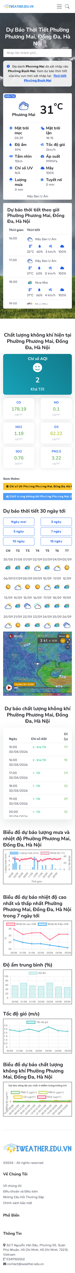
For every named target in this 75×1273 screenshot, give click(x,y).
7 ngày (56, 531)
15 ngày (56, 541)
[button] (67, 6)
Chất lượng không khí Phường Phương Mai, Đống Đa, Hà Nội (41, 496)
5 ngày (19, 531)
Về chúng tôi (12, 1186)
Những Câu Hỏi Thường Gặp (23, 1197)
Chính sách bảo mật (17, 1203)
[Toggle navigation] (59, 6)
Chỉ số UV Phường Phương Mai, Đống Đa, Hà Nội (41, 486)
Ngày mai (18, 522)
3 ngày (56, 522)
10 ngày (18, 541)
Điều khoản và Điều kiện (20, 1191)
